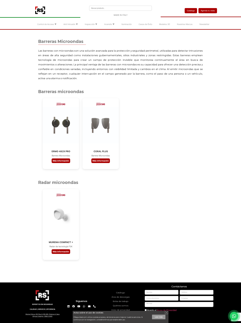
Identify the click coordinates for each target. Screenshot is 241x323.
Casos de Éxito (145, 24)
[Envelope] (89, 306)
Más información (61, 161)
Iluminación (126, 24)
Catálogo (191, 10)
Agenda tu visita (208, 10)
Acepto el (162, 310)
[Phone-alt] (94, 306)
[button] (166, 313)
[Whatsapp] (84, 306)
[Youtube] (79, 306)
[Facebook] (73, 306)
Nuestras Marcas (184, 24)
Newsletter (204, 24)
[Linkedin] (68, 306)
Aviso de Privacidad (167, 310)
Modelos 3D (164, 24)
